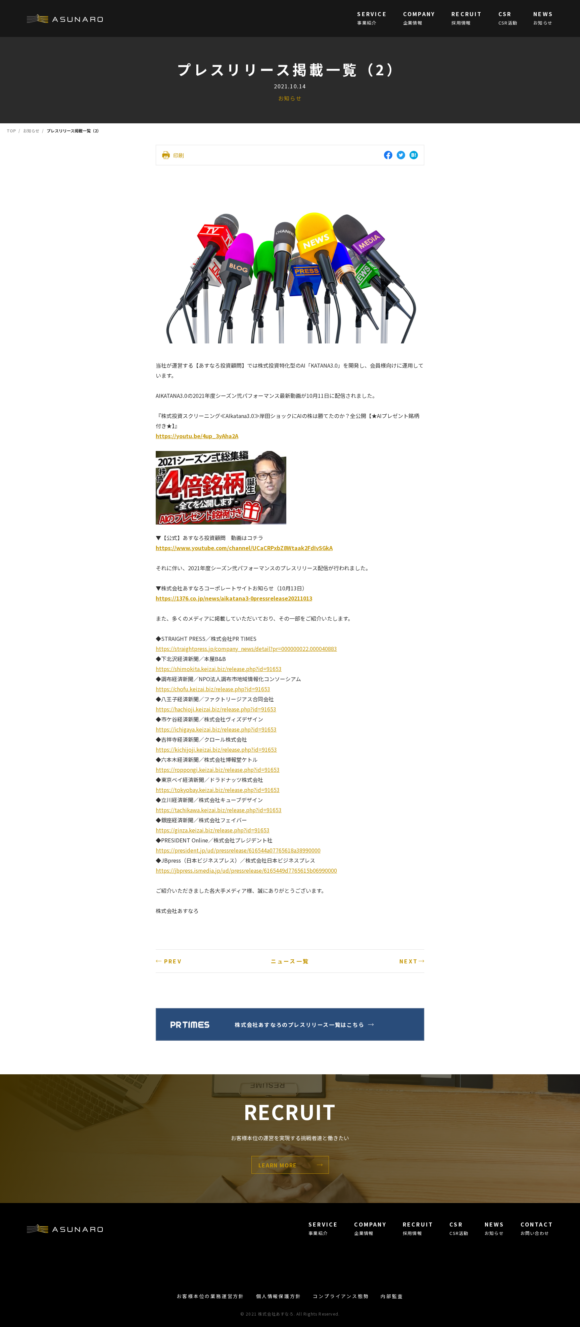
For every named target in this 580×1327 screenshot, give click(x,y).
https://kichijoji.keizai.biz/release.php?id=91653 (216, 749)
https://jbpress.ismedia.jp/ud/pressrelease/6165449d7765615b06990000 (246, 870)
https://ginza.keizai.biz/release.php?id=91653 (213, 830)
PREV (173, 961)
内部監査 (392, 1296)
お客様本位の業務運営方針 (210, 1296)
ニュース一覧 (290, 961)
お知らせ (290, 98)
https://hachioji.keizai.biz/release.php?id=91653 (216, 709)
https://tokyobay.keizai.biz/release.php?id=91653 (218, 790)
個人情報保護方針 (278, 1296)
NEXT (408, 961)
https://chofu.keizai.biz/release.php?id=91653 (213, 689)
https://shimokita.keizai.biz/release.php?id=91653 (219, 669)
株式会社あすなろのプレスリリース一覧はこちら (299, 1025)
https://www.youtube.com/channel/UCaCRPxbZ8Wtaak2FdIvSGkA (244, 548)
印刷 (178, 155)
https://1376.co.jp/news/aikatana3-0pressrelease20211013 (234, 598)
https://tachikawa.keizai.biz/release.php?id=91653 (219, 810)
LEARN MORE (277, 1165)
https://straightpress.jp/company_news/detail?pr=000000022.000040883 (246, 649)
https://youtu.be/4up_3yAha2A (197, 436)
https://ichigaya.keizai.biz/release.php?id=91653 (216, 729)
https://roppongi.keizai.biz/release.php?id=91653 (218, 769)
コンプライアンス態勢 (341, 1296)
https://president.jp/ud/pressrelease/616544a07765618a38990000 (238, 850)
